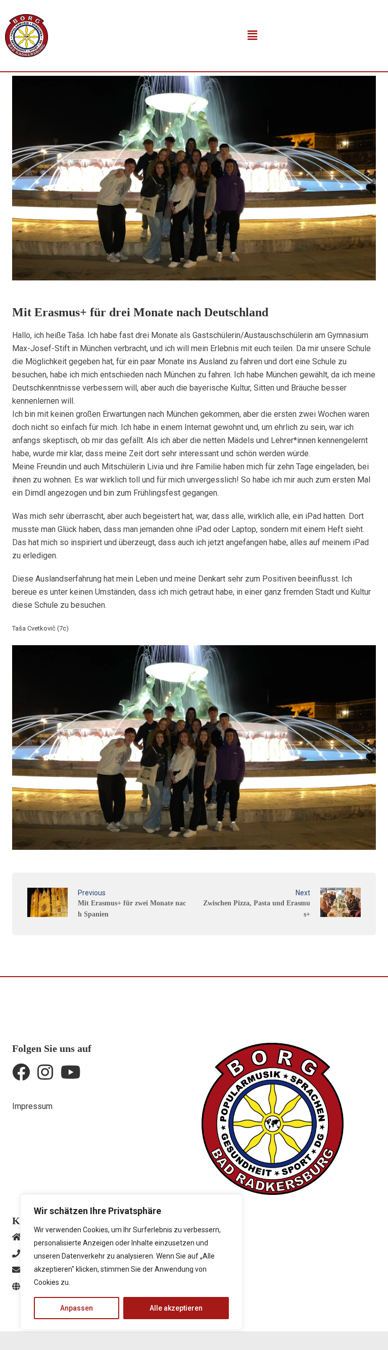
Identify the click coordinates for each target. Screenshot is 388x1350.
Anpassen (76, 1308)
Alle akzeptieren (176, 1308)
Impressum (32, 1106)
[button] (252, 35)
